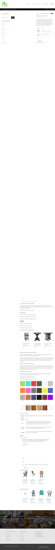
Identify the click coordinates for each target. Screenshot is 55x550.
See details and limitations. (24, 522)
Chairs (40, 13)
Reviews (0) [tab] (35, 301)
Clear (42, 35)
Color (38, 28)
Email (23, 461)
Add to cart (40, 40)
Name (23, 458)
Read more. (37, 369)
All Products (5, 14)
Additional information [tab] (29, 301)
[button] (29, 4)
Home (37, 13)
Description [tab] (23, 301)
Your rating (24, 443)
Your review (24, 445)
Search (13, 17)
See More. (38, 379)
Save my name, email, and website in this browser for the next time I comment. (35, 464)
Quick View (26, 340)
